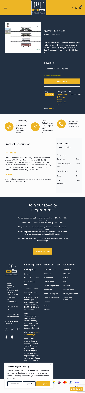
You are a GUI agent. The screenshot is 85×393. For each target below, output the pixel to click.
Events (46, 305)
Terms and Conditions (67, 299)
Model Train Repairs (51, 298)
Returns (66, 278)
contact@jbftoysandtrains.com (13, 315)
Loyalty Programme (51, 286)
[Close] (50, 364)
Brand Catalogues (51, 294)
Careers (47, 302)
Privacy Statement (70, 294)
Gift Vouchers (49, 282)
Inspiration (48, 290)
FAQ (65, 282)
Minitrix (51, 108)
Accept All (43, 384)
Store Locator (49, 278)
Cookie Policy (68, 290)
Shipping (66, 274)
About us (47, 274)
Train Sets (49, 95)
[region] (28, 376)
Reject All (29, 384)
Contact (66, 286)
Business (47, 309)
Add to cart (62, 81)
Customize (14, 384)
